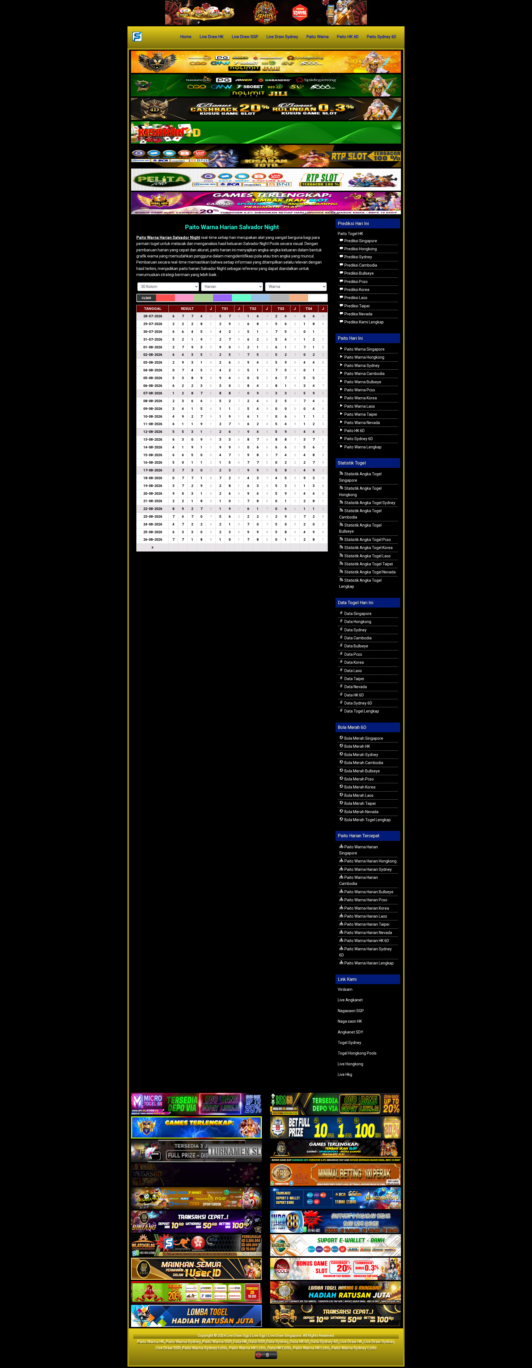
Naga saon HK (350, 1021)
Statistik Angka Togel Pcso (367, 539)
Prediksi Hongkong (360, 249)
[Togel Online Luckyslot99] (335, 1128)
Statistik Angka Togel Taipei (368, 564)
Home (185, 36)
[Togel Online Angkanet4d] (335, 1246)
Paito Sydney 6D (381, 36)
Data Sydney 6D (358, 703)
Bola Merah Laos (359, 795)
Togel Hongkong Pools (357, 1053)
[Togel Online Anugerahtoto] (335, 1198)
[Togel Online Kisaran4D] (266, 133)
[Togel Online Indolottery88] (335, 1222)
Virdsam (345, 989)
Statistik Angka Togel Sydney (369, 503)
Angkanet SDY (350, 1032)
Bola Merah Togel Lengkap (367, 820)
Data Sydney (355, 630)
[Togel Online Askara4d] (196, 1198)
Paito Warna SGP (216, 1341)
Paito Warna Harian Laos (365, 916)
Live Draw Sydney (282, 36)
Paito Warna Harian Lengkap (369, 963)
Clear (146, 298)
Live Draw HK (212, 36)
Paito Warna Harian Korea (366, 908)
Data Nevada (355, 687)
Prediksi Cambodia (360, 265)
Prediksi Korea (356, 289)
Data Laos (353, 670)
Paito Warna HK (150, 1341)
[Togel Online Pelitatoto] (266, 180)
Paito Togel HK (350, 233)
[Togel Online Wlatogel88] (196, 1246)
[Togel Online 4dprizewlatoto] (196, 1269)
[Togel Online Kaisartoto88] (196, 1293)
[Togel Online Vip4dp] (335, 1151)
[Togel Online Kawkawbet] (196, 1151)
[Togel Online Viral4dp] (266, 203)
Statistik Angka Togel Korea (368, 547)
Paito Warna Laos (359, 406)
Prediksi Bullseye (359, 273)
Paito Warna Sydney (362, 365)
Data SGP (257, 1341)
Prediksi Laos (355, 297)
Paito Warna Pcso (359, 390)
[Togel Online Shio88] (335, 1293)
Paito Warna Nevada (362, 422)
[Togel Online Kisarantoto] (266, 156)
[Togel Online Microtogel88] (196, 1104)
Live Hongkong (350, 1064)
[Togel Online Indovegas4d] (335, 1316)
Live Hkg (345, 1074)
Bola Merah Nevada (361, 812)
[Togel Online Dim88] (266, 85)
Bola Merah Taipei (360, 803)
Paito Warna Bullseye (362, 382)
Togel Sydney (349, 1042)
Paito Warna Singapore (364, 349)
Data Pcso (353, 654)
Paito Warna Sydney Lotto (204, 1348)
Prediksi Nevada (358, 314)
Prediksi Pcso (356, 281)
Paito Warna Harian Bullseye (368, 892)
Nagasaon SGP (351, 1011)
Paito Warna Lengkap (363, 447)
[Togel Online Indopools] (335, 1269)
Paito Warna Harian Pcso (365, 900)
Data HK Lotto (279, 1348)
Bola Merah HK (357, 746)
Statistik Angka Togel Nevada (370, 572)
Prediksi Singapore (360, 241)
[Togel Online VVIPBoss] (266, 62)
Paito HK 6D (348, 36)
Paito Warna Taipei (360, 414)
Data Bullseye (356, 646)
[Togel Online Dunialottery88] (335, 1175)
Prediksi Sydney (358, 257)
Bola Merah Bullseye (362, 771)
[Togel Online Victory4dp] (196, 1128)
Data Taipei (354, 679)
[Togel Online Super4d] (266, 109)
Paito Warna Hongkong (364, 357)
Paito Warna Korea (360, 398)
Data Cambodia (358, 638)
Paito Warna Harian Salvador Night (232, 227)
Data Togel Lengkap (361, 711)
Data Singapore (358, 613)
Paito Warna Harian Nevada (368, 932)
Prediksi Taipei (357, 306)
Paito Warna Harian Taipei (366, 924)
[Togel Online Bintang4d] (196, 1222)
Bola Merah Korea (359, 787)
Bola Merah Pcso (359, 779)
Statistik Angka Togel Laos (367, 556)
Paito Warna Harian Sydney (368, 869)
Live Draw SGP (245, 36)
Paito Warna (317, 36)
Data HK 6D (354, 695)
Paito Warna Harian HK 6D (366, 940)
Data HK (240, 1341)
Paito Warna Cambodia (364, 373)
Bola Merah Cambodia (363, 762)
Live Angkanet (350, 1000)
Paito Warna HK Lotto (247, 1348)
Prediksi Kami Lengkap (364, 322)
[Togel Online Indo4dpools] (196, 1316)
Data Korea (354, 662)
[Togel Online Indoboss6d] (335, 1104)
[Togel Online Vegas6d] (196, 1175)
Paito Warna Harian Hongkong (370, 861)
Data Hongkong (357, 621)
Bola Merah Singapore (363, 738)
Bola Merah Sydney (361, 754)
